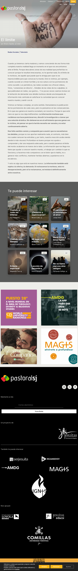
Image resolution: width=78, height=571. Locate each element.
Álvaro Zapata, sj (10, 44)
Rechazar (56, 566)
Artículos (43, 1)
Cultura (50, 1)
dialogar (72, 4)
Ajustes (68, 566)
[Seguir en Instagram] (64, 387)
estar (65, 4)
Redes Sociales (13, 52)
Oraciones (60, 1)
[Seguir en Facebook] (75, 387)
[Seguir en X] (70, 387)
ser (61, 4)
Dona (73, 1)
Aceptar (44, 566)
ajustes (17, 569)
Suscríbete (39, 411)
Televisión (24, 52)
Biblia (67, 1)
